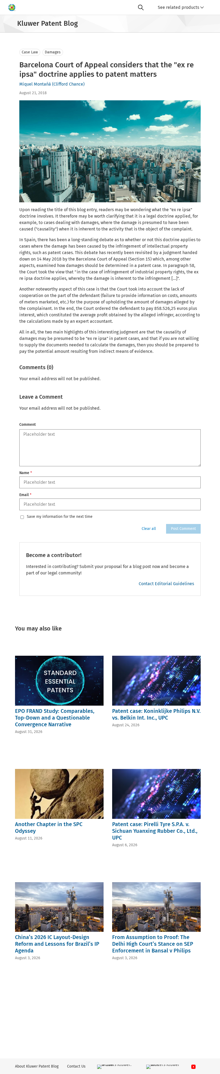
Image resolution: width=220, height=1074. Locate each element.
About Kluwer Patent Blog (36, 1066)
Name (25, 473)
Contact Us (76, 1066)
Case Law (30, 52)
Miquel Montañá (35, 84)
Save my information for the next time (60, 517)
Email (25, 495)
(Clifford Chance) (68, 84)
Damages (53, 52)
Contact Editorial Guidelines (166, 583)
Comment (27, 424)
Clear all (149, 528)
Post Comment (183, 528)
